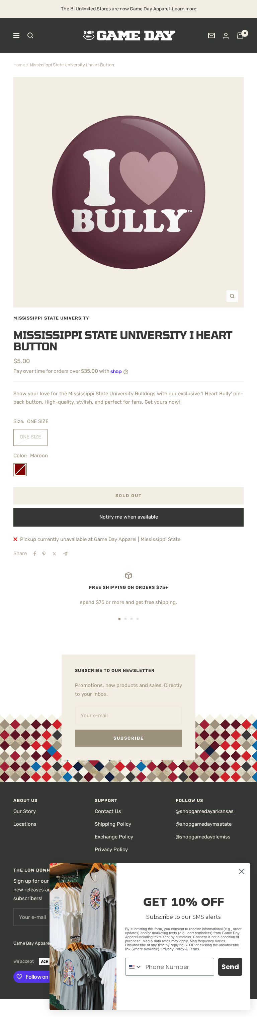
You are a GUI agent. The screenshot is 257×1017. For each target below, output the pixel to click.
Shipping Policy (113, 824)
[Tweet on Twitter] (54, 553)
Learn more (184, 9)
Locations (24, 824)
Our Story (24, 811)
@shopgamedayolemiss (203, 837)
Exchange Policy (114, 837)
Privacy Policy (111, 849)
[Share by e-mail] (65, 554)
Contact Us (108, 811)
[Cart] (240, 35)
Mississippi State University (51, 318)
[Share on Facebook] (34, 553)
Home (19, 64)
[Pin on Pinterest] (44, 553)
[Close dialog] (242, 871)
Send (230, 966)
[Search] (30, 35)
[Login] (226, 36)
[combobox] (133, 966)
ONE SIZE (30, 437)
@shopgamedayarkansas (205, 811)
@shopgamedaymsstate (204, 824)
